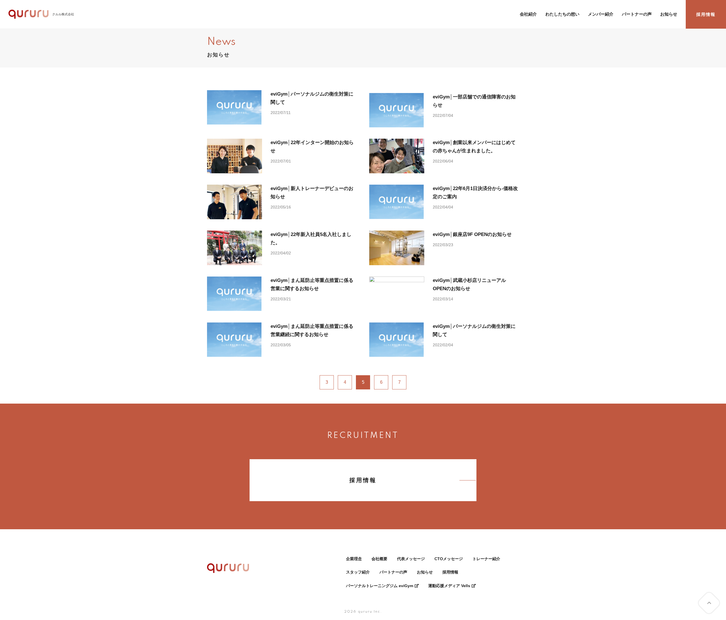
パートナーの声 (637, 14)
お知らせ (668, 14)
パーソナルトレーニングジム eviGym (379, 585)
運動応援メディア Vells (449, 585)
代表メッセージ (411, 558)
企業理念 (354, 558)
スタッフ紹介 (358, 572)
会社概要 (379, 558)
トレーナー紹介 (486, 558)
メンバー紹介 (600, 14)
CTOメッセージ (448, 558)
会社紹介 (528, 14)
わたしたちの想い (562, 14)
